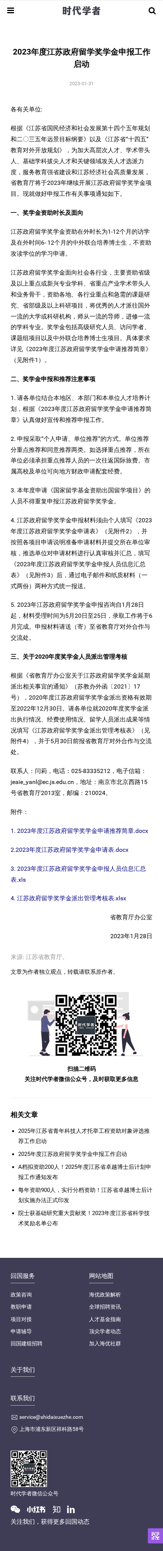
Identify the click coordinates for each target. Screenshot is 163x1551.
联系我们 (23, 1398)
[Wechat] (18, 1509)
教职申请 (21, 1307)
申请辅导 (21, 1331)
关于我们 (23, 1369)
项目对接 (21, 1319)
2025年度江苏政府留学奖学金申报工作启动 (72, 1154)
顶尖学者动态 (105, 1331)
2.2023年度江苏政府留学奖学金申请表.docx (70, 849)
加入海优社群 (105, 1343)
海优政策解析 (105, 1295)
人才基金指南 (105, 1319)
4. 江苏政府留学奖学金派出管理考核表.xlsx (68, 898)
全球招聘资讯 (105, 1307)
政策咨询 (21, 1295)
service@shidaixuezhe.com (51, 1417)
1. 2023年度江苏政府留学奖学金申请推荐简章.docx (79, 830)
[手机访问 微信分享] (155, 1535)
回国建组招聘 (26, 1343)
